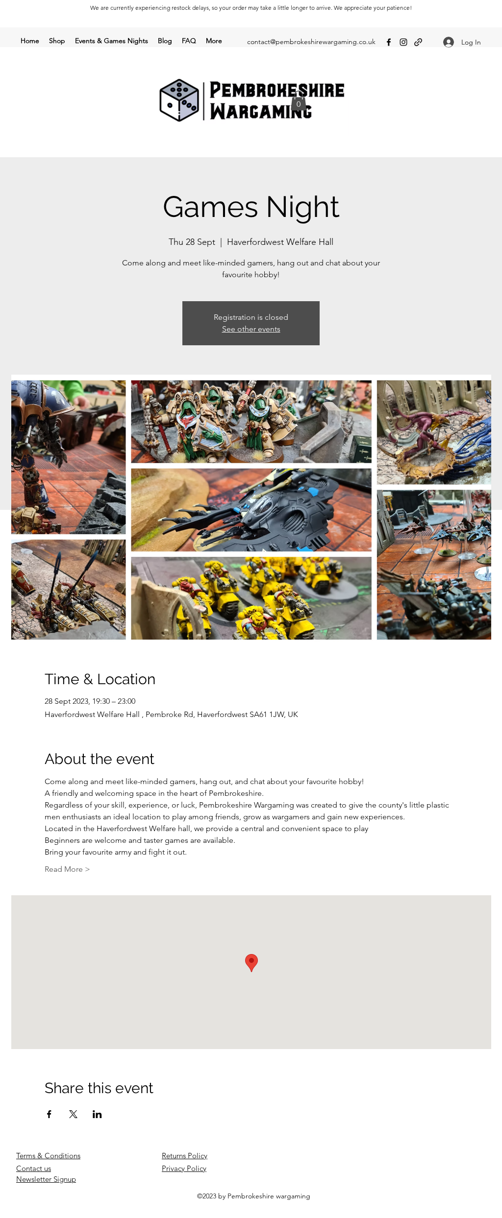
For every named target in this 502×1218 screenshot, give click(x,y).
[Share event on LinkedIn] (97, 1114)
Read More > (67, 869)
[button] (298, 101)
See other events (251, 329)
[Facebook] (389, 42)
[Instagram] (403, 42)
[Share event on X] (73, 1114)
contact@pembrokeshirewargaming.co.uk (311, 41)
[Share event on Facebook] (49, 1114)
